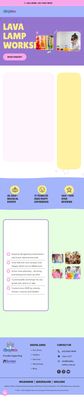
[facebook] (59, 372)
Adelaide (59, 381)
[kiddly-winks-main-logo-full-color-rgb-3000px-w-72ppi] (10, 342)
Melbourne (26, 381)
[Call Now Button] (5, 392)
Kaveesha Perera (63, 390)
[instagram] (63, 372)
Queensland (43, 381)
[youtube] (68, 372)
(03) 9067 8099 (69, 351)
